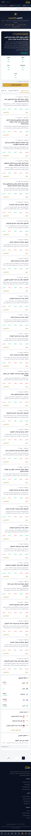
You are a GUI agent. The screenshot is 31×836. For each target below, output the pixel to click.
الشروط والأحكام (26, 815)
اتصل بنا (28, 818)
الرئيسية (27, 9)
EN (3, 2)
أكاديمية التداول (26, 799)
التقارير (23, 9)
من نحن (28, 811)
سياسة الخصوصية (26, 813)
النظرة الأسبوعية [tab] (12, 90)
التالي (8, 758)
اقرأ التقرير (6, 112)
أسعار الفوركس (26, 801)
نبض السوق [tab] (24, 90)
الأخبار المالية (27, 784)
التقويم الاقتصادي (26, 789)
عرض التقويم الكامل (16, 730)
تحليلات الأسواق (26, 782)
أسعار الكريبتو (27, 803)
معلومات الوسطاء (26, 796)
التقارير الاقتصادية (26, 787)
